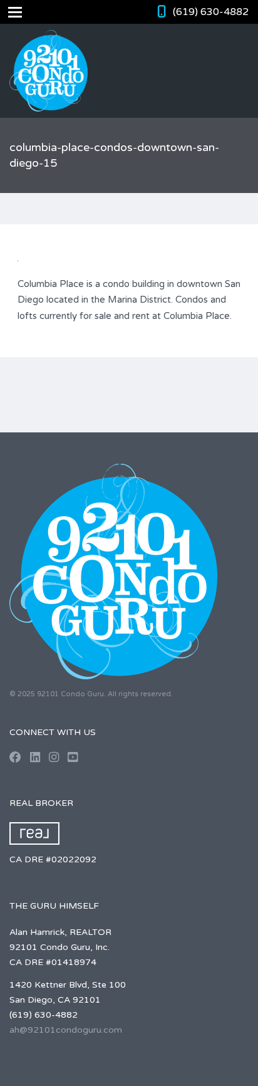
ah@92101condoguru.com (65, 1030)
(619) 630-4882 (211, 12)
